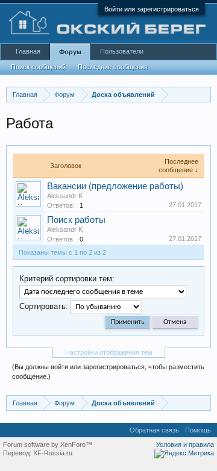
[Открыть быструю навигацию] (203, 94)
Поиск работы (76, 220)
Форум (70, 51)
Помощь (198, 430)
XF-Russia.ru (52, 453)
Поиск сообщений (38, 66)
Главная (28, 51)
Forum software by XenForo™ (47, 444)
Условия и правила (185, 444)
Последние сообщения (113, 66)
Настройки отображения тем (109, 352)
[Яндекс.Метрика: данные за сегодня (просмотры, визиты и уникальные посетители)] (184, 453)
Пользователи (121, 51)
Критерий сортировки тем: (67, 278)
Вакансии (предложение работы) (115, 186)
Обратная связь (154, 430)
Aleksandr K (65, 195)
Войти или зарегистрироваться (151, 9)
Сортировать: (43, 306)
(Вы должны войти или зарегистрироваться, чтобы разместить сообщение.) (108, 371)
